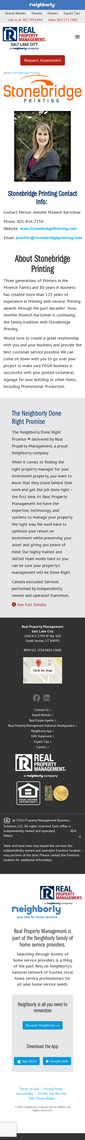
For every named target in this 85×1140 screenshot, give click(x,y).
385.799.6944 (32, 20)
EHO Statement (41, 736)
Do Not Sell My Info (52, 1093)
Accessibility (24, 1093)
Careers (41, 747)
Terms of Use (29, 1089)
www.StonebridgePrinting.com (48, 228)
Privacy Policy (53, 1089)
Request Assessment (42, 60)
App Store (29, 1061)
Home (7, 72)
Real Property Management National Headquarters (41, 726)
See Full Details (31, 604)
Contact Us (41, 710)
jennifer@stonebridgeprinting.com (49, 237)
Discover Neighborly (40, 1025)
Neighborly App (41, 731)
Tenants (36, 13)
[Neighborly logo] (42, 5)
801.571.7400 (67, 20)
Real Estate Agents (41, 720)
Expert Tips (72, 13)
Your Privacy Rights (42, 1098)
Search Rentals (15, 13)
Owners (52, 13)
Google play (58, 1061)
